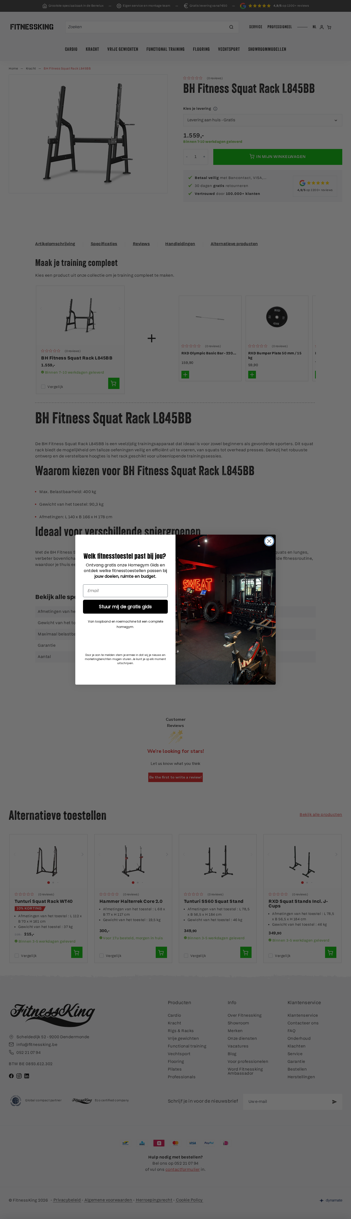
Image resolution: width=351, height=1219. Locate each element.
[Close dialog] (269, 541)
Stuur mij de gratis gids (125, 606)
